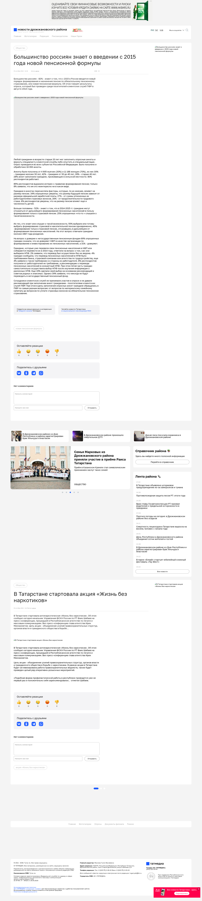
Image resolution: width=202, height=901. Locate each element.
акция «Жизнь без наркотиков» (30, 767)
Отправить (92, 408)
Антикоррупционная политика (25, 887)
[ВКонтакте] (19, 373)
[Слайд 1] (62, 492)
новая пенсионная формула (29, 328)
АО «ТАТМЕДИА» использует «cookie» (27, 889)
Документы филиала (114, 824)
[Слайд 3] (70, 492)
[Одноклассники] (26, 373)
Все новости (162, 571)
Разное (130, 824)
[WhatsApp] (41, 373)
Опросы (98, 824)
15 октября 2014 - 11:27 (21, 608)
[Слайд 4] (74, 492)
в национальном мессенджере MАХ (76, 311)
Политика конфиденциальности (25, 892)
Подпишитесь (182, 893)
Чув (161, 30)
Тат (156, 30)
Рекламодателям (60, 36)
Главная (17, 36)
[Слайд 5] (78, 492)
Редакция (44, 36)
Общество (20, 48)
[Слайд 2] (66, 492)
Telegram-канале (25, 311)
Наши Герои (76, 36)
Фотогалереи (30, 36)
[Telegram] (34, 373)
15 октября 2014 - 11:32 (21, 71)
